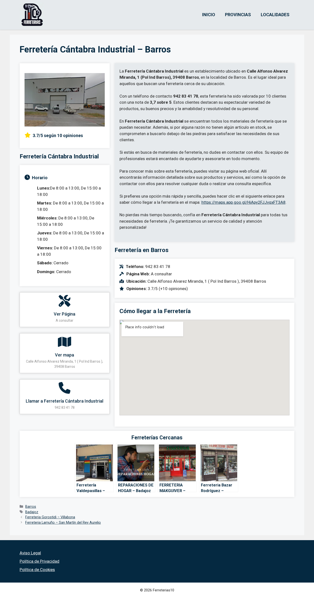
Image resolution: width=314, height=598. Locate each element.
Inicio (208, 14)
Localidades (275, 14)
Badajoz (31, 512)
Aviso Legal (30, 552)
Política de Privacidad (39, 561)
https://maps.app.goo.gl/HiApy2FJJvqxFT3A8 (243, 202)
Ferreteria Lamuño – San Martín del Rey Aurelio (63, 523)
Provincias (238, 14)
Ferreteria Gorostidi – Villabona (50, 517)
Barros (30, 507)
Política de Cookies (37, 569)
